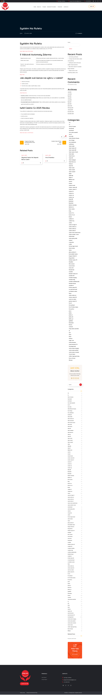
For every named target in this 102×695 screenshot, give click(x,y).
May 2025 (69, 101)
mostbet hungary (73, 277)
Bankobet (71, 201)
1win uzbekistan (72, 142)
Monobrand (71, 269)
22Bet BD (71, 175)
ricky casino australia (74, 328)
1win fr (70, 134)
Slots (70, 334)
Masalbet (71, 262)
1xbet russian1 (72, 171)
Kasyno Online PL (73, 256)
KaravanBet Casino (73, 254)
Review (70, 324)
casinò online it (72, 230)
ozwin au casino (72, 299)
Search (69, 42)
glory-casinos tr (72, 252)
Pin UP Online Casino (73, 307)
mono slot (71, 267)
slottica (70, 338)
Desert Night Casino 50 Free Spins (26, 51)
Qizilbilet (71, 320)
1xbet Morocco (72, 161)
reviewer (71, 326)
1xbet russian (72, 169)
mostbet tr (71, 285)
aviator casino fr (73, 189)
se (69, 330)
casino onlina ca (72, 226)
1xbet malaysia (72, 160)
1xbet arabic (72, 146)
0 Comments (79, 33)
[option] (31, 159)
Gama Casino (72, 248)
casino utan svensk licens (74, 232)
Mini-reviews (71, 263)
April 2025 (69, 103)
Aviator (70, 183)
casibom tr (71, 218)
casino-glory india (73, 238)
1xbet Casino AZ (72, 148)
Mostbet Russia (72, 283)
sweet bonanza (72, 342)
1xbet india (71, 154)
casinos (70, 240)
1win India (71, 136)
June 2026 (70, 94)
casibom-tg (71, 220)
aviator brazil (72, 185)
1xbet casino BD (72, 150)
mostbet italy (72, 279)
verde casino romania (74, 352)
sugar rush (71, 340)
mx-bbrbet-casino (73, 291)
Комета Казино (72, 358)
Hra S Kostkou (49, 157)
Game (70, 250)
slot (70, 332)
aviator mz (71, 195)
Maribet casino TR (73, 260)
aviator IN (71, 191)
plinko (70, 313)
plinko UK (71, 317)
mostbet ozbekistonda (74, 281)
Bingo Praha (22, 74)
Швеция (70, 360)
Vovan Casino (72, 354)
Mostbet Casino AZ (73, 273)
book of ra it (72, 214)
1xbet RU (71, 165)
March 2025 (70, 105)
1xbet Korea (71, 156)
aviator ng (71, 197)
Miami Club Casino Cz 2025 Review (26, 132)
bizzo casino (72, 209)
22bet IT (71, 177)
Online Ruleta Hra (23, 92)
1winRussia (71, 144)
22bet (70, 173)
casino (70, 222)
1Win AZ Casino (72, 126)
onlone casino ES (73, 297)
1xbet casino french (73, 152)
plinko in (71, 315)
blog (70, 211)
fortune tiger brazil (73, 246)
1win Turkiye (71, 140)
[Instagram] (98, 1)
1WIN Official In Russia (74, 138)
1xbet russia (71, 167)
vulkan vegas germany (74, 356)
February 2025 (70, 107)
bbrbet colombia (73, 205)
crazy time (71, 242)
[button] (92, 6)
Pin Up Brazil (72, 305)
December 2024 (71, 111)
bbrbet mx (71, 207)
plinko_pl (71, 318)
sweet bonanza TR (73, 344)
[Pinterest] (100, 1)
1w (69, 124)
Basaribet (71, 203)
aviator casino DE (73, 187)
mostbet (71, 271)
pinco (70, 311)
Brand (70, 216)
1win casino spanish (73, 132)
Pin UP (70, 303)
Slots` (70, 336)
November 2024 (71, 113)
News (70, 293)
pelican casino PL (73, 301)
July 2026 (69, 92)
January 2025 (70, 109)
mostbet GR (71, 275)
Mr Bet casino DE (73, 287)
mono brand (71, 265)
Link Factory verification (73, 56)
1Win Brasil (71, 128)
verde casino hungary (74, 348)
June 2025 (70, 99)
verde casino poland (73, 350)
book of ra (71, 213)
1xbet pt (71, 163)
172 (69, 122)
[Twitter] (93, 1)
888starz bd (71, 179)
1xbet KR (71, 158)
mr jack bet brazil (73, 289)
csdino (70, 244)
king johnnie (71, 258)
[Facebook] (96, 1)
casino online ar (72, 228)
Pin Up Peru (71, 309)
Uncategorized (72, 346)
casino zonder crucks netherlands (74, 235)
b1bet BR (71, 199)
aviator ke (71, 193)
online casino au (72, 295)
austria (70, 181)
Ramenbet (71, 322)
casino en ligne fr (73, 224)
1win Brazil (71, 130)
